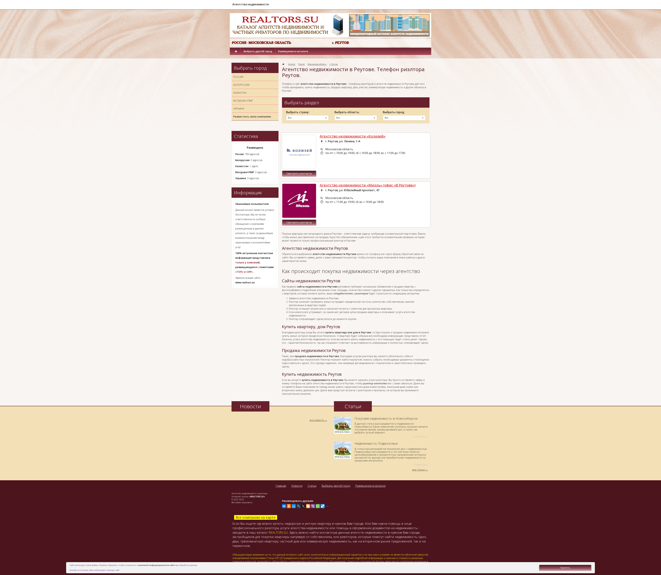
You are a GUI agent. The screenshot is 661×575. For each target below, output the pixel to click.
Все (290, 117)
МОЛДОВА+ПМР (243, 100)
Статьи (312, 486)
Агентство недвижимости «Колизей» (352, 136)
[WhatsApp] (318, 506)
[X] (303, 506)
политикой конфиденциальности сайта (156, 565)
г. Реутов (333, 64)
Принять (565, 567)
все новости (317, 420)
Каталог (291, 64)
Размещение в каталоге (293, 51)
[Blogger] (308, 506)
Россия (301, 64)
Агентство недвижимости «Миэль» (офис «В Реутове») (368, 185)
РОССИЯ (238, 77)
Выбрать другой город (258, 51)
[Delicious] (323, 506)
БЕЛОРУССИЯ (241, 84)
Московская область (317, 64)
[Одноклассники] (289, 506)
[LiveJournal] (298, 506)
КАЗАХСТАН (239, 92)
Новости (296, 486)
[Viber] (313, 506)
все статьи (418, 469)
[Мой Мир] (294, 506)
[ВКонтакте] (284, 506)
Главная (280, 486)
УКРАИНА (238, 108)
